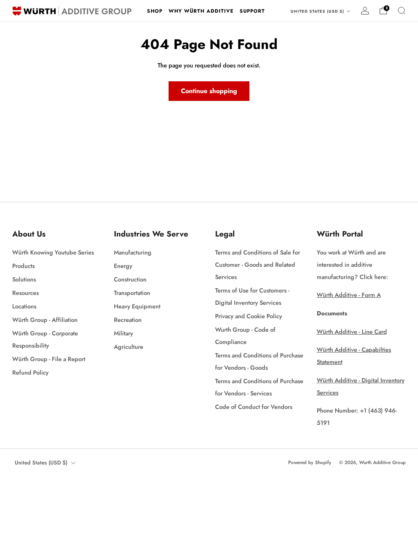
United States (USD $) (318, 11)
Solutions (24, 279)
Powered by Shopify (309, 462)
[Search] (402, 11)
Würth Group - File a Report (48, 359)
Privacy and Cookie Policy (248, 316)
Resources (25, 292)
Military (123, 333)
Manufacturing (132, 252)
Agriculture (128, 346)
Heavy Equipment (137, 306)
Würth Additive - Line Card (352, 331)
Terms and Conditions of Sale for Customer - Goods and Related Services (257, 264)
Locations (24, 306)
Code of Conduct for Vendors (253, 406)
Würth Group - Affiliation (45, 319)
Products (23, 265)
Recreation (128, 319)
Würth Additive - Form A (349, 294)
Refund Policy (30, 372)
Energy (123, 265)
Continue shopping (209, 91)
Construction (130, 279)
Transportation (132, 292)
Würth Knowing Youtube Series (53, 252)
